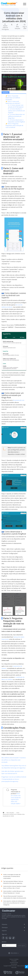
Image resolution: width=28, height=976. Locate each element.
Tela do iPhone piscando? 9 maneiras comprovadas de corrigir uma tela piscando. (14, 897)
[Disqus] (14, 842)
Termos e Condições (14, 959)
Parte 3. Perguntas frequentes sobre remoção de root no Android (14, 125)
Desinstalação (14, 964)
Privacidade (14, 960)
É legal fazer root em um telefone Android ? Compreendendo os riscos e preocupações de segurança (14, 779)
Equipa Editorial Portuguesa (5, 27)
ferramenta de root (18, 400)
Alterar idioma (14, 953)
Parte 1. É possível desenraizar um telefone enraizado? (13, 97)
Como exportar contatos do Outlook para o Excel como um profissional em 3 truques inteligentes (14, 902)
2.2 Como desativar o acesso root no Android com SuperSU (16, 110)
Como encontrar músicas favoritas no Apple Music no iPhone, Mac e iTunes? (14, 887)
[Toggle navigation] (24, 4)
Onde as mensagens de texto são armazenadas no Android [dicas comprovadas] (12, 876)
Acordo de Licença (14, 962)
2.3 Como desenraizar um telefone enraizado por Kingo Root (16, 116)
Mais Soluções (17, 27)
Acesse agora (21, 945)
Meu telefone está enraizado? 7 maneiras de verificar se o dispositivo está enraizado (14, 760)
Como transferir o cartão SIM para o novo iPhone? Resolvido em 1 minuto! (14, 892)
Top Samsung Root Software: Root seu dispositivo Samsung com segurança (13, 882)
